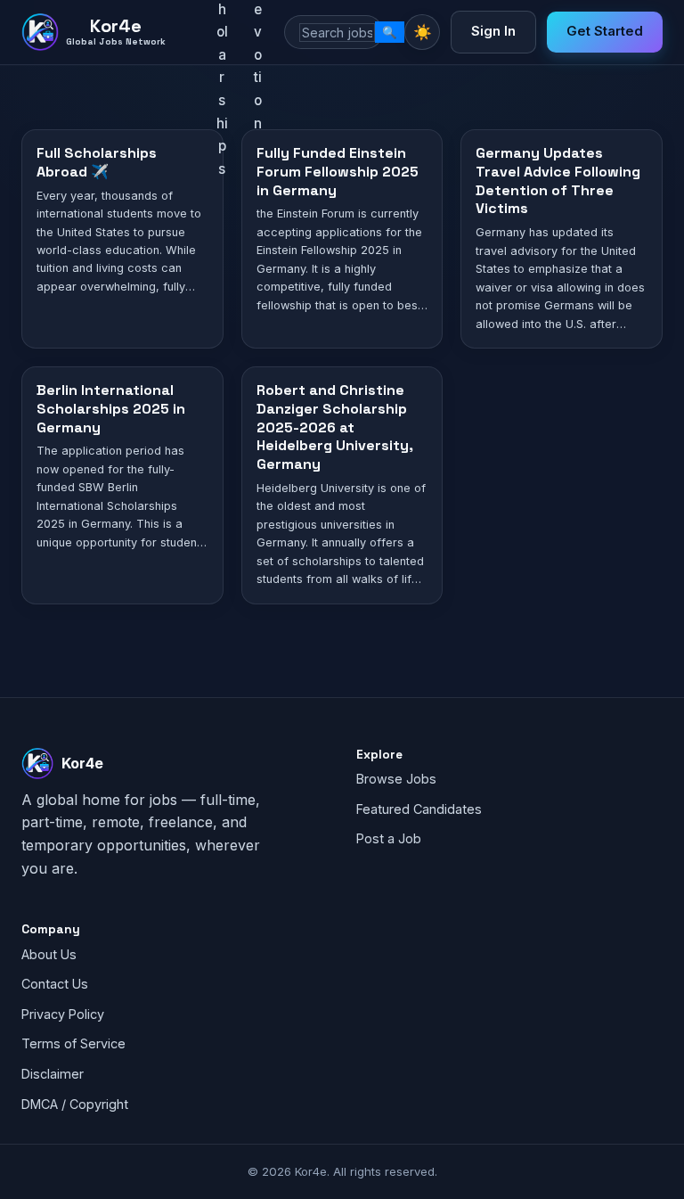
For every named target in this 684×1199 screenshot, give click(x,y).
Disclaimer (52, 1073)
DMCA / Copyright (74, 1104)
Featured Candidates (419, 809)
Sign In (493, 31)
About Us (49, 954)
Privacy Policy (62, 1014)
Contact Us (54, 983)
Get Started (604, 31)
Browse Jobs (396, 778)
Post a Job (388, 838)
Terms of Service (73, 1043)
